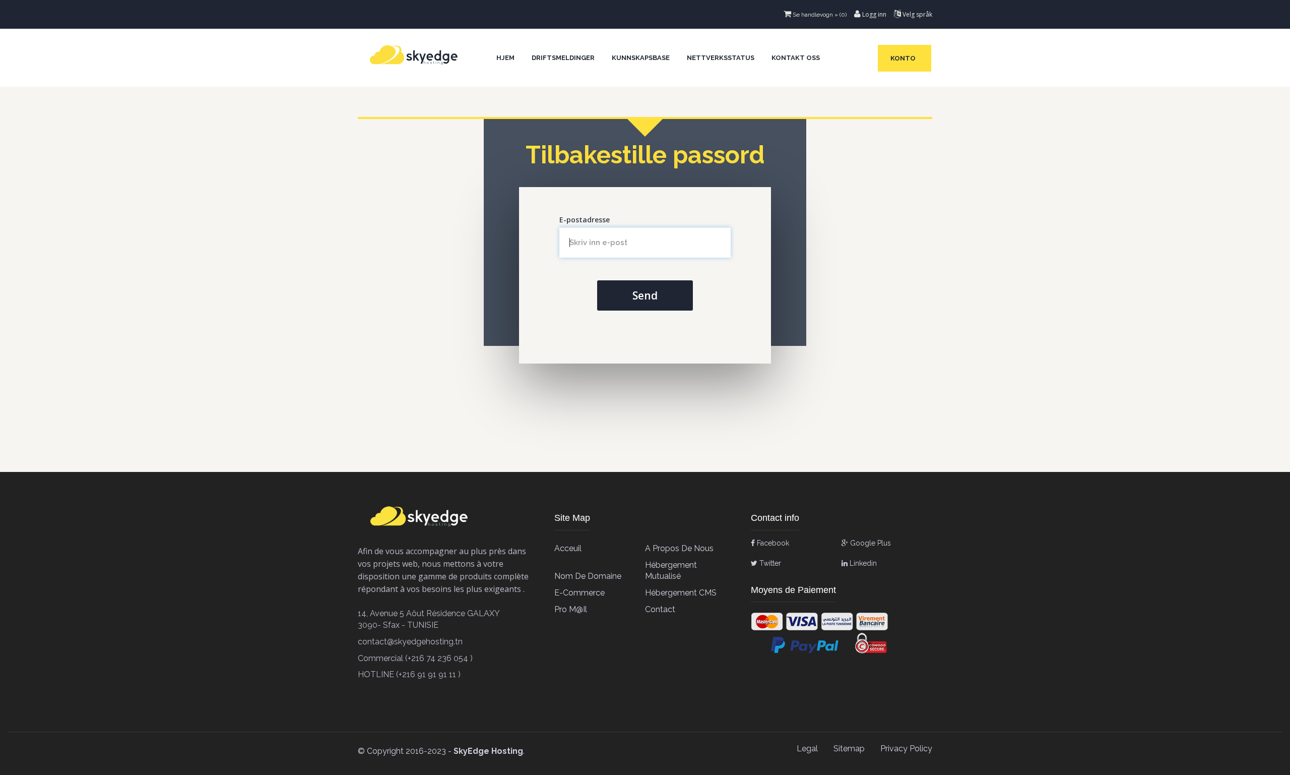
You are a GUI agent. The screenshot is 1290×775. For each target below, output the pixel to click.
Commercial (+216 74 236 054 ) (415, 658)
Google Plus (869, 543)
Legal (807, 748)
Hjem (505, 58)
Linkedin (862, 563)
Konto (904, 58)
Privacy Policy (906, 748)
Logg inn (873, 14)
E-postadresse (584, 219)
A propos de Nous (679, 548)
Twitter (769, 563)
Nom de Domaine (587, 576)
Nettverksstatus (720, 58)
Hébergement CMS (681, 593)
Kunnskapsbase (641, 58)
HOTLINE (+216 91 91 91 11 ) (409, 674)
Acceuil (568, 548)
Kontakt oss (795, 58)
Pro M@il (570, 609)
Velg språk (916, 14)
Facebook (772, 543)
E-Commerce (579, 593)
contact (660, 609)
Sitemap (849, 748)
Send (645, 295)
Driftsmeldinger (563, 58)
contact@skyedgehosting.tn (410, 641)
